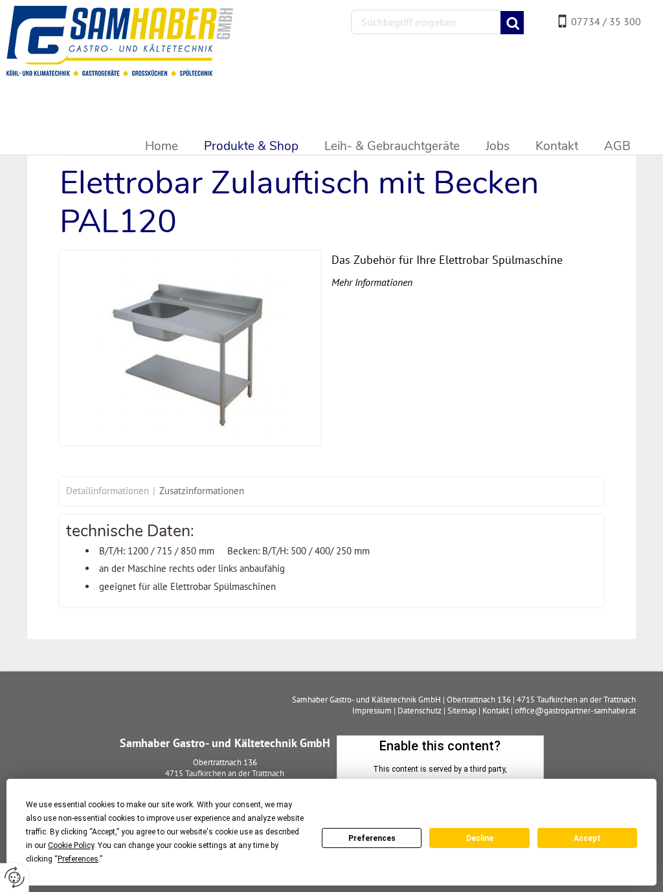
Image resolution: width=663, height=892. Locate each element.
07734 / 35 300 (606, 21)
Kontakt (495, 710)
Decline (479, 838)
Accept (587, 838)
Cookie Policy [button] (71, 845)
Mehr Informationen (372, 282)
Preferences (372, 838)
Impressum (372, 710)
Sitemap (462, 710)
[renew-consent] (14, 877)
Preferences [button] (78, 859)
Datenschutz (420, 710)
